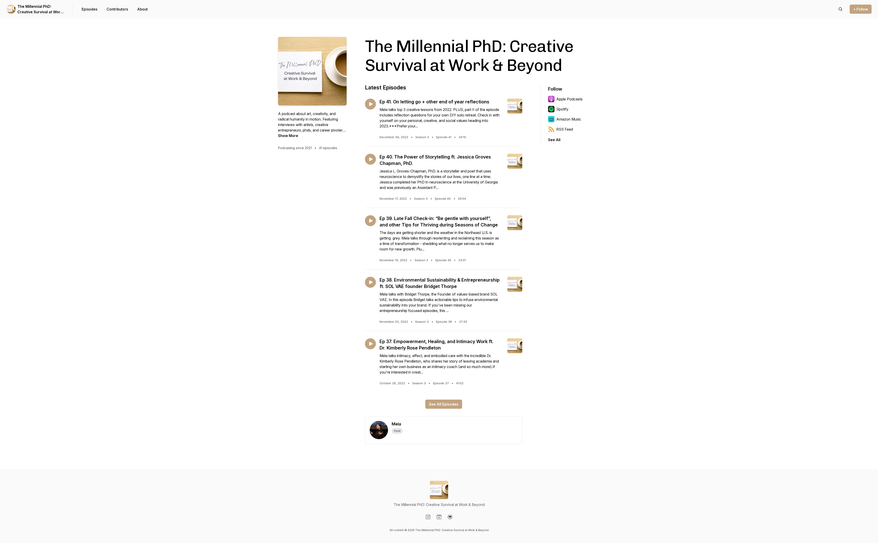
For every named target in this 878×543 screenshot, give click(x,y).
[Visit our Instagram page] (428, 517)
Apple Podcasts (569, 99)
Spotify (562, 109)
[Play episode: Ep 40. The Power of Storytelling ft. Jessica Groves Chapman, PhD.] (370, 159)
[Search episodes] (840, 9)
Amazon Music (568, 119)
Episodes (89, 9)
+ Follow (860, 9)
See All (554, 139)
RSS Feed (564, 129)
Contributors (117, 9)
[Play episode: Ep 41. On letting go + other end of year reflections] (370, 104)
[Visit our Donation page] (450, 517)
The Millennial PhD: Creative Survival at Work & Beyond (39, 9)
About (142, 9)
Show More (288, 135)
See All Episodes (443, 404)
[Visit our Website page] (439, 517)
